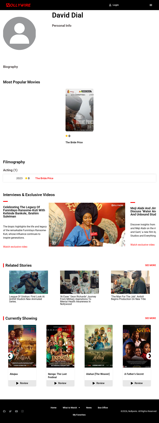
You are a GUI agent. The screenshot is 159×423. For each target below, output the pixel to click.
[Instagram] (22, 411)
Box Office (103, 407)
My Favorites (79, 415)
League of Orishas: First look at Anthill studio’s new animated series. (27, 299)
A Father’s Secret (134, 374)
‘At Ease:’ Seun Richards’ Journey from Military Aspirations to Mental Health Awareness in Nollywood (78, 300)
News (89, 407)
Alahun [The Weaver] (97, 374)
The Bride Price (74, 142)
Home (54, 407)
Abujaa (14, 374)
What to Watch (70, 407)
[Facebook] (4, 411)
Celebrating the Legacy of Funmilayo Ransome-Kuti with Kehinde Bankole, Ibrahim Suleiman (24, 211)
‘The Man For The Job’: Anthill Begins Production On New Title (128, 298)
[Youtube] (16, 411)
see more (150, 318)
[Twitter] (10, 411)
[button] (151, 5)
